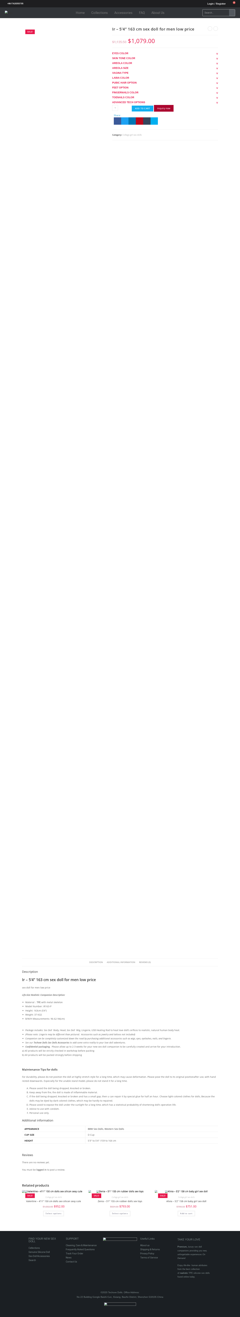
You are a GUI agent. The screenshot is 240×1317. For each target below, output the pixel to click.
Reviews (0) (145, 962)
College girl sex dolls (132, 134)
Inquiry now (163, 108)
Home (80, 13)
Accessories (123, 13)
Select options (54, 1213)
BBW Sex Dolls (95, 1128)
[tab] (96, 962)
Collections (99, 13)
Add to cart (142, 108)
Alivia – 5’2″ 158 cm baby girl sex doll (186, 1201)
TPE (39, 1002)
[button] (117, 121)
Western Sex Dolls (114, 1128)
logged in (41, 1169)
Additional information (121, 962)
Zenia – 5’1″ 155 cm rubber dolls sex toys (120, 1201)
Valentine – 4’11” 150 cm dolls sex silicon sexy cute (53, 1201)
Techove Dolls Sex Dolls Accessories (51, 1042)
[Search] (232, 12)
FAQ (142, 13)
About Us (157, 13)
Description (96, 962)
